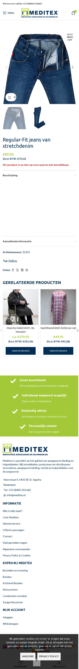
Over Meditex (11, 517)
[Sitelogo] (39, 12)
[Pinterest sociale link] (22, 269)
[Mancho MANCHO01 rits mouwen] (20, 307)
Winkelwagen (10, 623)
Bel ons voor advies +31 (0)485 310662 (22, 3)
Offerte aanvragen (13, 530)
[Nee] (36, 662)
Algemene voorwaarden (16, 549)
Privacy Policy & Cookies (17, 555)
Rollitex (12, 260)
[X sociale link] (17, 269)
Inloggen (8, 617)
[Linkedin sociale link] (69, 6)
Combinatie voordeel (15, 596)
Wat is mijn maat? (12, 510)
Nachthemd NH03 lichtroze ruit (58, 328)
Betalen (7, 576)
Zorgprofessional (12, 602)
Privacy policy (49, 656)
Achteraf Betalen (13, 583)
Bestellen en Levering (15, 570)
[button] (6, 67)
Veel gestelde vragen (15, 542)
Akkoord (28, 656)
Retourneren (10, 589)
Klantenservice (11, 523)
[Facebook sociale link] (13, 269)
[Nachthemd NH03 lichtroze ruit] (58, 307)
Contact (7, 536)
